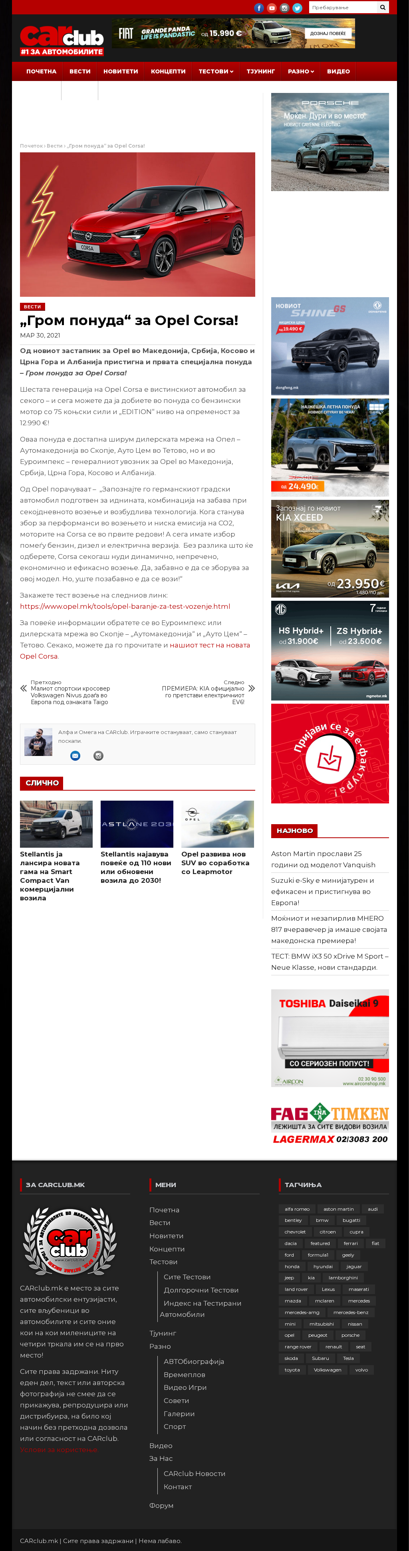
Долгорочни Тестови (201, 1290)
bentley (293, 1220)
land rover (296, 1289)
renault (334, 1347)
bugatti (351, 1220)
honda (292, 1266)
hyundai (323, 1266)
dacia (291, 1243)
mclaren (324, 1301)
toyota (292, 1370)
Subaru (320, 1358)
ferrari (351, 1243)
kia (311, 1278)
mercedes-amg (302, 1312)
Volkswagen (327, 1370)
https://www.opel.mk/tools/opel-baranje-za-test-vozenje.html (125, 606)
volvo (361, 1370)
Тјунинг (260, 71)
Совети (176, 1401)
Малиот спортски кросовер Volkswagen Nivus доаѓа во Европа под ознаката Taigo (70, 692)
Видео (338, 71)
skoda (291, 1358)
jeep (289, 1278)
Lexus (328, 1289)
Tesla (348, 1358)
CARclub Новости (195, 1474)
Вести (80, 71)
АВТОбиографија (194, 1362)
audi (373, 1209)
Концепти (168, 71)
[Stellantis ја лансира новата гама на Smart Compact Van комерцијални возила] (56, 824)
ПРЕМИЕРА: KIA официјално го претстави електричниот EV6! (203, 692)
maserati (359, 1289)
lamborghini (343, 1278)
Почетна (41, 71)
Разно (298, 71)
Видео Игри (185, 1387)
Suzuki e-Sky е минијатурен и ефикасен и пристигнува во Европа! (322, 891)
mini (290, 1324)
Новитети (120, 71)
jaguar (354, 1266)
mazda (293, 1301)
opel (289, 1335)
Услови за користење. (59, 1450)
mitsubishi (322, 1324)
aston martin (339, 1209)
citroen (328, 1232)
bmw (322, 1220)
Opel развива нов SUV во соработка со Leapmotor (215, 863)
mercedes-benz (351, 1312)
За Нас (38, 90)
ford (289, 1255)
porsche (350, 1335)
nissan (355, 1324)
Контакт (178, 1487)
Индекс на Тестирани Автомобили (201, 1308)
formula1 (318, 1255)
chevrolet (295, 1232)
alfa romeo (297, 1209)
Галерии (179, 1414)
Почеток (31, 146)
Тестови (213, 71)
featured (320, 1243)
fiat (375, 1243)
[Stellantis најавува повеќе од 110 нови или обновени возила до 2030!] (137, 824)
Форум (80, 90)
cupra (356, 1232)
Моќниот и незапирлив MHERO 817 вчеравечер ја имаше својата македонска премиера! (329, 929)
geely (348, 1255)
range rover (298, 1347)
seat (360, 1347)
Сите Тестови (187, 1277)
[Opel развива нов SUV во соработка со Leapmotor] (217, 824)
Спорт (175, 1427)
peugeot (318, 1335)
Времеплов (184, 1375)
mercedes (359, 1301)
